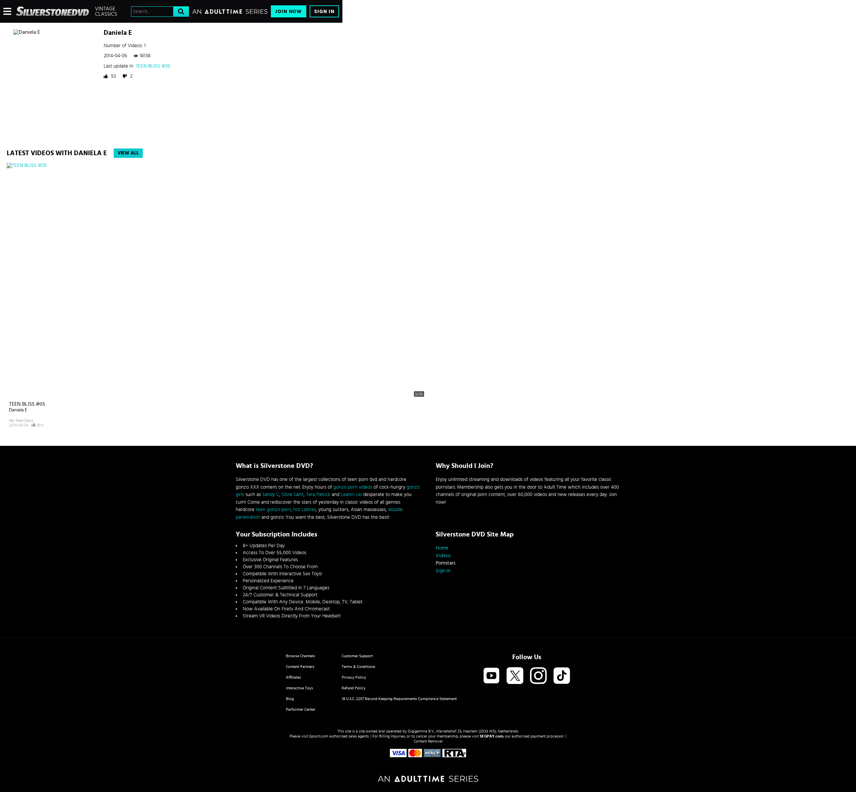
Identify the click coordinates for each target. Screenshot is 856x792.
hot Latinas (304, 509)
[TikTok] (561, 676)
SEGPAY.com (491, 736)
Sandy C (270, 494)
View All (128, 153)
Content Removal (428, 741)
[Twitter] (515, 676)
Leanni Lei (351, 494)
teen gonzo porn (273, 509)
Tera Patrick (318, 494)
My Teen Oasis (21, 420)
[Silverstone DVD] (52, 11)
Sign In (324, 11)
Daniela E (18, 410)
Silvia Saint (293, 494)
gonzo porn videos (352, 487)
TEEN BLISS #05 (153, 66)
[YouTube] (491, 676)
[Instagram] (538, 676)
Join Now (288, 11)
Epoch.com (318, 736)
